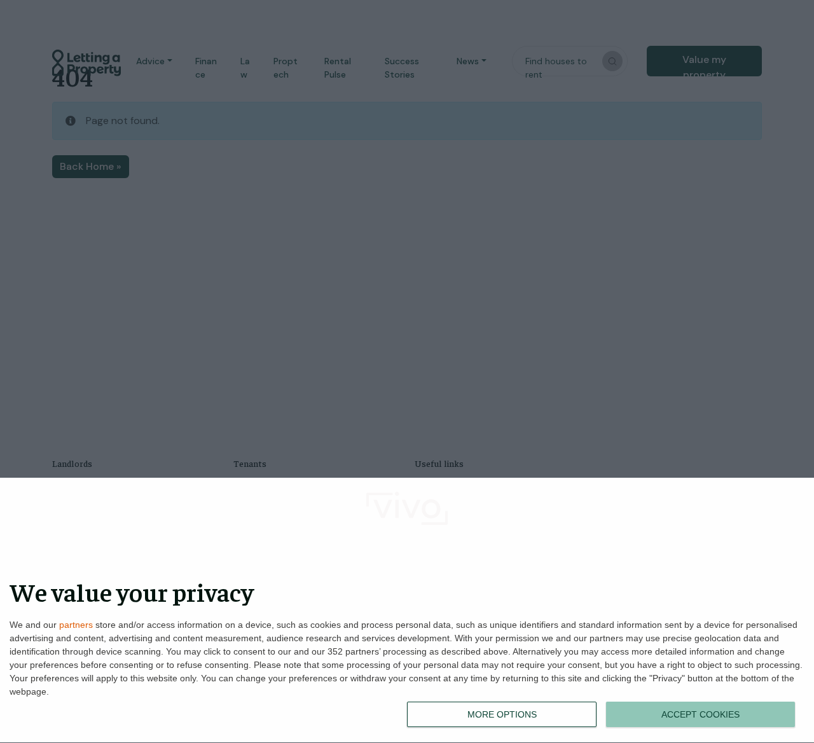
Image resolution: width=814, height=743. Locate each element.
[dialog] (407, 610)
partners (76, 624)
